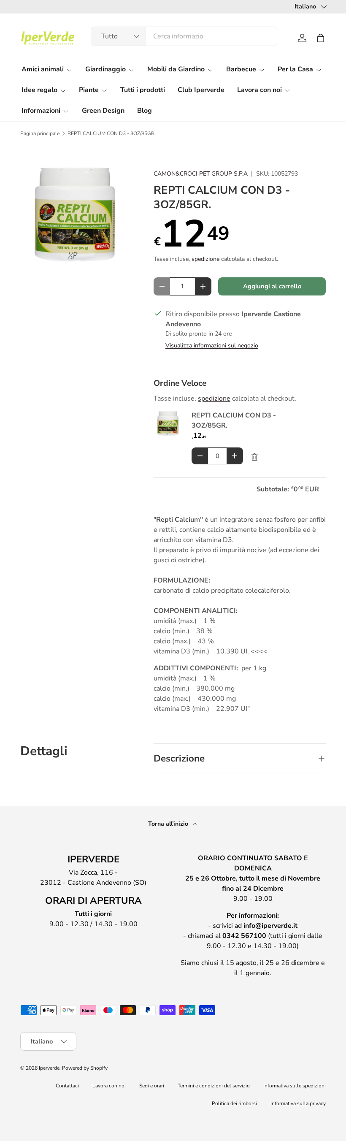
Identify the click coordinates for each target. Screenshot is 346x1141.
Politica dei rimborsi (234, 1103)
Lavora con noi (109, 1085)
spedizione (205, 259)
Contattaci (67, 1085)
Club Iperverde (201, 90)
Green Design (103, 110)
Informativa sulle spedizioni (294, 1085)
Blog (144, 110)
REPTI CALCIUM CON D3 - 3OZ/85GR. (112, 133)
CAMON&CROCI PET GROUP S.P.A (201, 174)
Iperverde (49, 1068)
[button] (320, 38)
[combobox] (184, 36)
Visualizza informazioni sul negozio (211, 345)
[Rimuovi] (254, 457)
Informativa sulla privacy (298, 1103)
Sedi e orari (151, 1085)
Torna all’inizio (169, 824)
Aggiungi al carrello (272, 286)
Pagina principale (39, 133)
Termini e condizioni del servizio (214, 1085)
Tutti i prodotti (142, 90)
